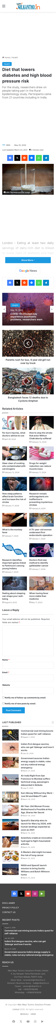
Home (7, 57)
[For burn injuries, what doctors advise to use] (14, 423)
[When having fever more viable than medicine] (41, 583)
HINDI (33, 1014)
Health (15, 57)
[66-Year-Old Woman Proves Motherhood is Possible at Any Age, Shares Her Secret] (10, 810)
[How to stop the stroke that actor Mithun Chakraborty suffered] (41, 423)
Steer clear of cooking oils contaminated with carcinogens (14, 466)
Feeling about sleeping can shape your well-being (13, 596)
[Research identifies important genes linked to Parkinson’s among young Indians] (14, 550)
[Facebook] (10, 158)
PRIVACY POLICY (10, 907)
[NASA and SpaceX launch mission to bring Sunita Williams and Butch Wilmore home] (10, 869)
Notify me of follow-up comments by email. (25, 697)
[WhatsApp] (39, 158)
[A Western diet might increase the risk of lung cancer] (10, 856)
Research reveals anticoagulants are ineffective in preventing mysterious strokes (41, 499)
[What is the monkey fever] (14, 520)
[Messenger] (32, 158)
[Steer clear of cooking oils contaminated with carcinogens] (14, 453)
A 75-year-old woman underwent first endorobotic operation (40, 532)
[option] (28, 309)
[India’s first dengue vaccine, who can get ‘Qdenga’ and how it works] (10, 748)
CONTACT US (9, 912)
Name (5, 660)
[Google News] (28, 271)
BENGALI (24, 1014)
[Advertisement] (28, 33)
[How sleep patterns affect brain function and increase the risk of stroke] (14, 484)
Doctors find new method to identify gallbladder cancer (38, 563)
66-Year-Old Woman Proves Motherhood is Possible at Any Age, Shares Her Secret (36, 809)
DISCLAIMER (8, 903)
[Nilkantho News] (28, 6)
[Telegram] (46, 158)
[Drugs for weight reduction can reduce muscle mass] (41, 453)
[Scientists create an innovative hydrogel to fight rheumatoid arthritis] (10, 842)
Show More (27, 260)
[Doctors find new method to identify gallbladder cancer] (41, 550)
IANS (8, 145)
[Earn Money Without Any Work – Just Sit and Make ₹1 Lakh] (10, 797)
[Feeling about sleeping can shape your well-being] (14, 583)
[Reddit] (24, 158)
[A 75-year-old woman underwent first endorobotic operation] (41, 520)
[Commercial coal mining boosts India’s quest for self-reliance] (10, 734)
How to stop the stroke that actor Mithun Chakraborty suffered (40, 435)
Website (6, 685)
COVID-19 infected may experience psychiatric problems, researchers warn (26, 316)
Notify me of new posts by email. (20, 703)
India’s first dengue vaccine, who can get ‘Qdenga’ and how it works (37, 747)
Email (5, 672)
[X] (17, 158)
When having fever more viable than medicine (38, 596)
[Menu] (3, 7)
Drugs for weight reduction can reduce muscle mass (40, 466)
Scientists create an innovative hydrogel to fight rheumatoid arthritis (36, 841)
